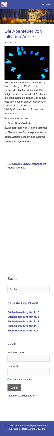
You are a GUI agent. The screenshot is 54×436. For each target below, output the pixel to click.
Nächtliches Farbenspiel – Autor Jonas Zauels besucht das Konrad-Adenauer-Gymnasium (25, 137)
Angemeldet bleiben (20, 379)
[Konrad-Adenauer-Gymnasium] (4, 4)
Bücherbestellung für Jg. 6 (23, 316)
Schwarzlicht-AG (18, 118)
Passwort (13, 366)
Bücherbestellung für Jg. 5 (23, 312)
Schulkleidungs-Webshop (27, 164)
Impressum (14, 429)
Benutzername (16, 352)
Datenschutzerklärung (33, 429)
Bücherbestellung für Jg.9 (23, 330)
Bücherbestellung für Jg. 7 (23, 321)
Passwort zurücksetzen (21, 395)
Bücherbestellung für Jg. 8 (23, 326)
